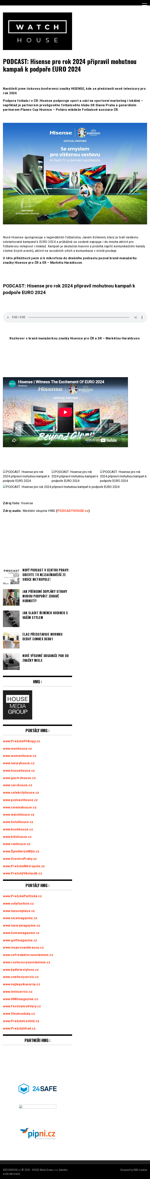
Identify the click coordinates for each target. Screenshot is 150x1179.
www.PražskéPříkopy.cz (21, 741)
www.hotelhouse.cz (18, 822)
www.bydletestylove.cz (21, 970)
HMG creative (140, 1170)
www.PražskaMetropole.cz (24, 866)
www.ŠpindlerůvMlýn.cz (21, 851)
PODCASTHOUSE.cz (73, 511)
